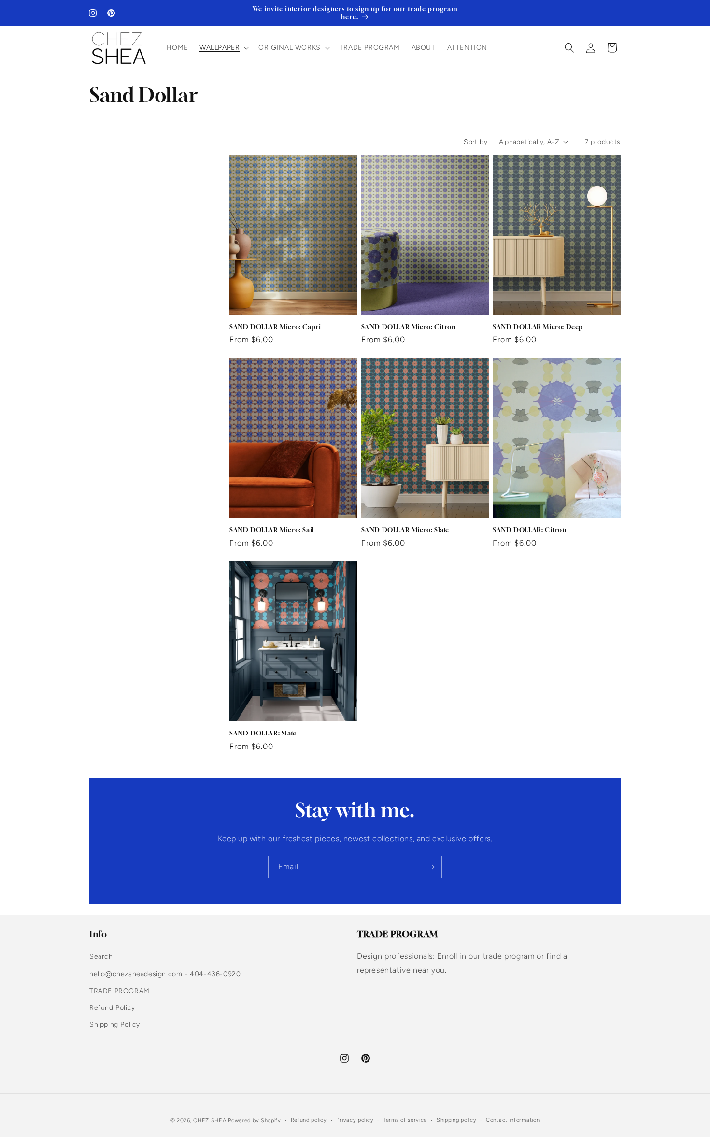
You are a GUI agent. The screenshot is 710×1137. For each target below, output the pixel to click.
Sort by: (476, 142)
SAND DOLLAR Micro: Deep (538, 327)
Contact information (513, 1120)
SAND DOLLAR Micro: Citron (408, 327)
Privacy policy (354, 1120)
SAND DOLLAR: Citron (529, 529)
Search (101, 956)
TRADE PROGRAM (119, 991)
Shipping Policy (114, 1025)
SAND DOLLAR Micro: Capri (275, 327)
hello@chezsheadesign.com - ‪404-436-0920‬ (165, 974)
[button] (223, 48)
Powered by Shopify (254, 1120)
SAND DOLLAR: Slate (263, 733)
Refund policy (309, 1120)
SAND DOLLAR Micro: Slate (405, 529)
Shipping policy (457, 1120)
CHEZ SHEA (209, 1120)
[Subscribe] (430, 867)
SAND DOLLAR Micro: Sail (271, 529)
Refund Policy (112, 1008)
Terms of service (405, 1120)
